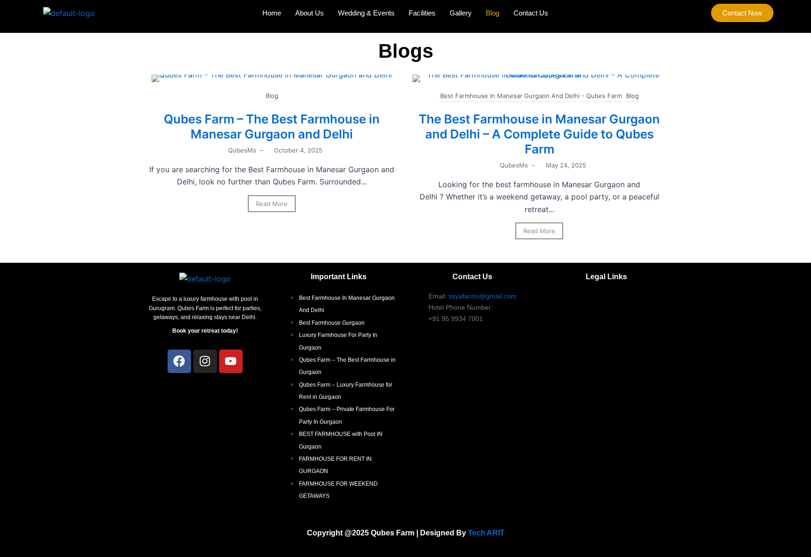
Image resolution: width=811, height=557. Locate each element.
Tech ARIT (486, 533)
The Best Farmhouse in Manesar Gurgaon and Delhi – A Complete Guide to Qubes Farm (539, 134)
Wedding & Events (366, 13)
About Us (309, 13)
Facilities (422, 13)
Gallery (461, 13)
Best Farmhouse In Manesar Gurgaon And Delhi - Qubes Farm (531, 95)
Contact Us (530, 13)
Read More (272, 203)
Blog (492, 13)
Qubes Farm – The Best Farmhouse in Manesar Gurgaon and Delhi (272, 126)
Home (271, 13)
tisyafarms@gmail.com (482, 296)
